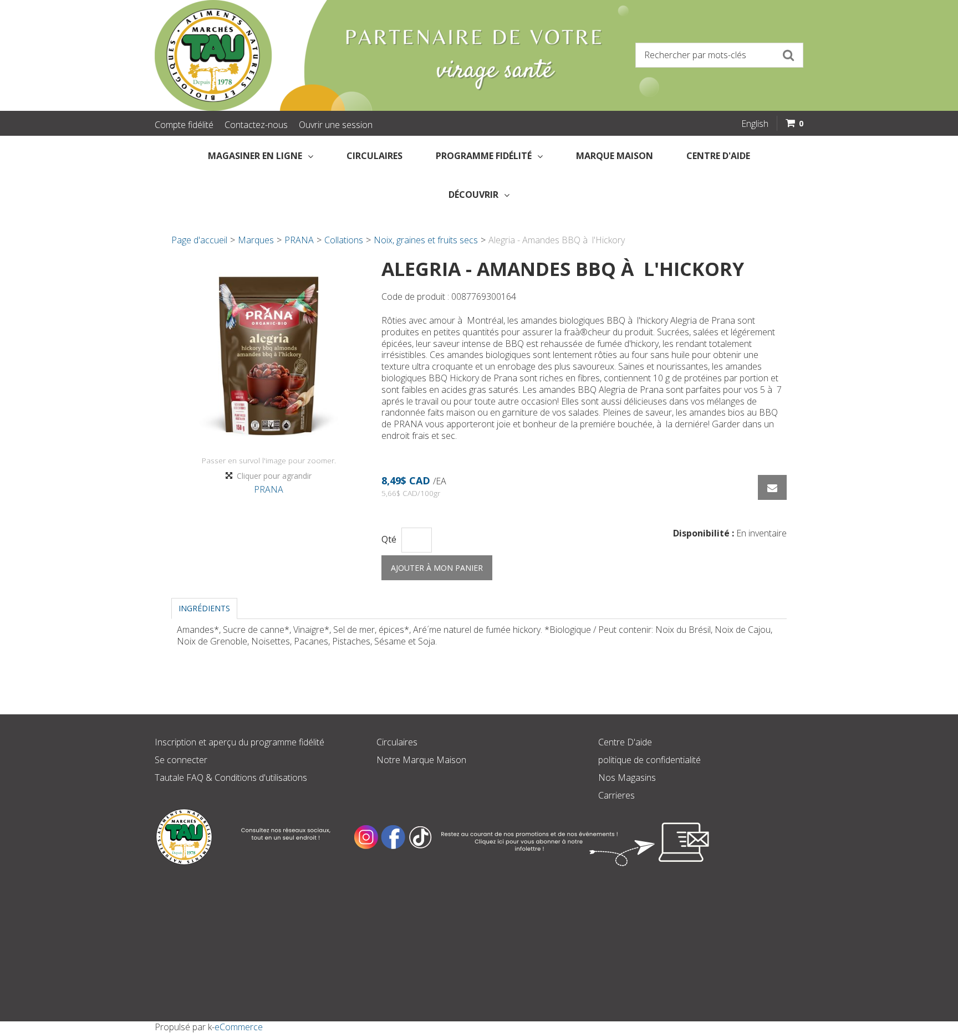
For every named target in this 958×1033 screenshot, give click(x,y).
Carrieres (616, 795)
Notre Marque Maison (421, 760)
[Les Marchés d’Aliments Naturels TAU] (313, 55)
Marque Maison (614, 156)
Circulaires (374, 156)
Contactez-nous (256, 125)
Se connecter (181, 760)
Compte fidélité (184, 125)
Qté (388, 539)
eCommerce (239, 1027)
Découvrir (473, 194)
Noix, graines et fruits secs (426, 240)
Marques (256, 240)
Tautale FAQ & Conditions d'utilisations (231, 777)
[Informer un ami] (772, 487)
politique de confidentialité (649, 760)
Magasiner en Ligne (255, 156)
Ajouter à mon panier (437, 567)
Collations (343, 240)
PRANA (299, 240)
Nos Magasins (627, 777)
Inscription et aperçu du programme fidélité (239, 742)
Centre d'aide (718, 156)
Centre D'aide (625, 742)
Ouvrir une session (336, 125)
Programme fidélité (484, 156)
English (754, 123)
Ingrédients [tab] (204, 608)
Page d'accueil (199, 240)
